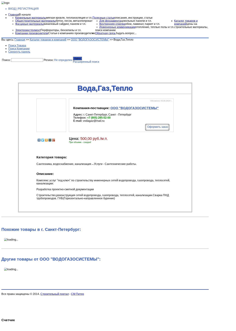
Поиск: (6, 60)
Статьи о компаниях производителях (71, 33)
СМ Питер (77, 293)
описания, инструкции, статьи (133, 17)
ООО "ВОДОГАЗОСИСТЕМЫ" (90, 39)
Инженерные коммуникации (117, 27)
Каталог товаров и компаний (186, 22)
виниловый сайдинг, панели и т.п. (65, 23)
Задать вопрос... (126, 33)
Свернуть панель (19, 51)
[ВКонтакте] (39, 140)
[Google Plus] (53, 140)
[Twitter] (43, 140)
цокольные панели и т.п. (136, 20)
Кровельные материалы (30, 17)
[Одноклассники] (46, 140)
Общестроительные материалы (35, 20)
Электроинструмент (28, 30)
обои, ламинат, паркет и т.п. (142, 23)
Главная (13, 14)
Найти (77, 58)
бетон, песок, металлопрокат (74, 20)
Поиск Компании (19, 48)
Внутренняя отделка (112, 23)
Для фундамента (110, 20)
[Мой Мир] (50, 140)
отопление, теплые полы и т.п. (154, 27)
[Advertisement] (85, 71)
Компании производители (31, 33)
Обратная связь (105, 33)
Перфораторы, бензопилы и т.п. (61, 30)
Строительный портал (54, 293)
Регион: (48, 60)
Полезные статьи (103, 17)
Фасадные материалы (29, 23)
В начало (25, 14)
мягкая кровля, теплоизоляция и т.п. (69, 17)
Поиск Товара (17, 45)
